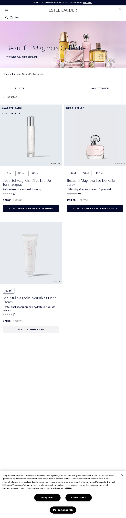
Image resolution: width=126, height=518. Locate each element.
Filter (19, 88)
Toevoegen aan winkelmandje (31, 208)
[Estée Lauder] (63, 10)
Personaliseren (63, 510)
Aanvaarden (78, 497)
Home (6, 74)
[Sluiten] (122, 475)
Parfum (16, 74)
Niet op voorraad (31, 329)
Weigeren (47, 497)
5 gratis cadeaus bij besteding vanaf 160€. (63, 2)
